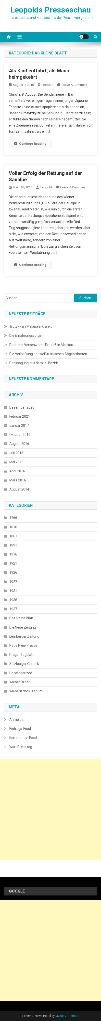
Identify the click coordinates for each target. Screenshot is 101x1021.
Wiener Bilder (19, 682)
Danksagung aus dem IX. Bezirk (33, 363)
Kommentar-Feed (23, 738)
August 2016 (19, 444)
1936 (13, 600)
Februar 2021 (19, 416)
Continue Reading (33, 143)
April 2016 (17, 471)
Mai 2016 (16, 462)
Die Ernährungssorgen (26, 335)
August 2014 (19, 489)
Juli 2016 (16, 453)
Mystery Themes (66, 1016)
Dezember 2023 (21, 407)
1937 (13, 609)
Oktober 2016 (19, 435)
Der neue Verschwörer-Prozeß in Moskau (41, 345)
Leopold (47, 85)
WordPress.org (20, 747)
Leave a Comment (74, 85)
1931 (13, 591)
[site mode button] (84, 36)
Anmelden (17, 720)
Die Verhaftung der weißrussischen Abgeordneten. (48, 354)
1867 (13, 536)
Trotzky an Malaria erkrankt (30, 326)
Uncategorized (20, 673)
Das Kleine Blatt (21, 618)
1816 (13, 527)
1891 (13, 545)
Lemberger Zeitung (24, 636)
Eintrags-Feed (20, 729)
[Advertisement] (50, 809)
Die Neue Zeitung (22, 627)
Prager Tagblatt (21, 655)
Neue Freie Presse (23, 645)
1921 (13, 563)
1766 (13, 518)
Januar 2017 (19, 425)
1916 (13, 554)
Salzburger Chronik (24, 664)
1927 (13, 582)
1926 (13, 572)
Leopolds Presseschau (51, 9)
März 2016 (17, 480)
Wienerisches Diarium (26, 691)
